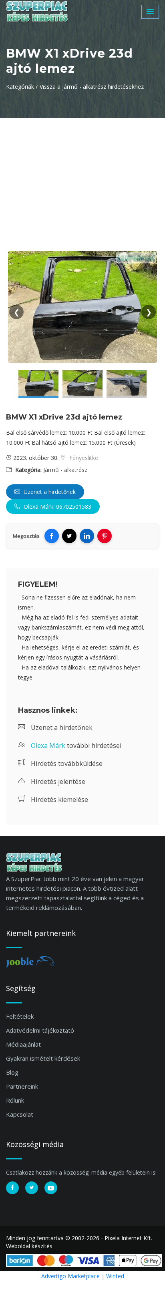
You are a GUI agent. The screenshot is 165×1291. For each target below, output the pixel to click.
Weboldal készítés (29, 1246)
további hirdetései (76, 745)
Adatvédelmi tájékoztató (40, 1030)
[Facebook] (51, 536)
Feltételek (20, 1016)
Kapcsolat (19, 1114)
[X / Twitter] (69, 536)
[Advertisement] (82, 178)
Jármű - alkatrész (65, 470)
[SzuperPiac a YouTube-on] (50, 1187)
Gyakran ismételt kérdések (43, 1058)
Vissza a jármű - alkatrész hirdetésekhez (92, 86)
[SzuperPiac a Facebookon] (12, 1187)
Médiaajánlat (23, 1044)
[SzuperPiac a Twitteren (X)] (31, 1187)
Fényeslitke (83, 458)
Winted (115, 1276)
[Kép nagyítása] (38, 384)
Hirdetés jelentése (57, 781)
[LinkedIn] (87, 536)
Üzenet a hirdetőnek (49, 492)
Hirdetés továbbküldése (66, 763)
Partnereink (22, 1086)
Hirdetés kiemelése (58, 799)
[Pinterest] (104, 536)
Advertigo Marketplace (70, 1276)
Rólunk (15, 1100)
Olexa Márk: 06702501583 (56, 506)
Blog (12, 1072)
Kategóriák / (22, 86)
